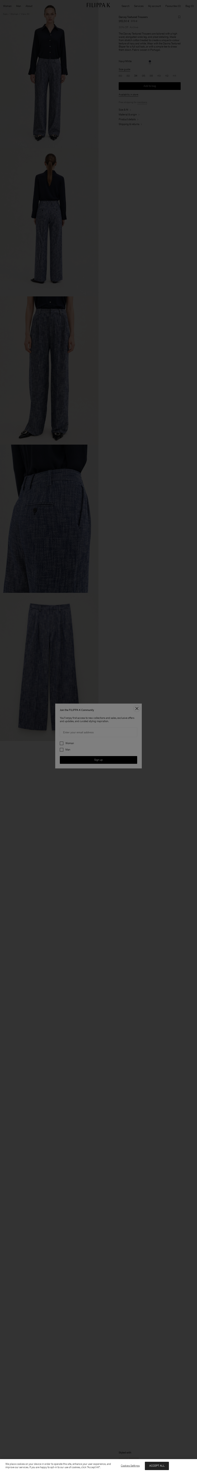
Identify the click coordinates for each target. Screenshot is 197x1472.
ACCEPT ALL (157, 1465)
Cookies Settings (130, 1465)
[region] (98, 1465)
